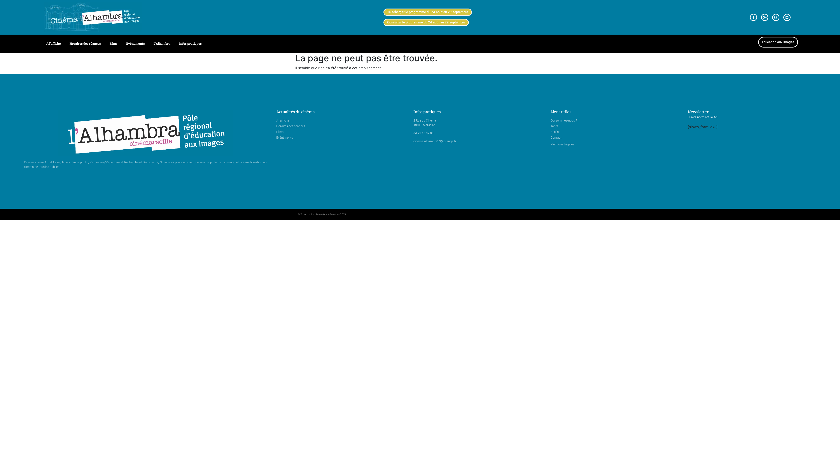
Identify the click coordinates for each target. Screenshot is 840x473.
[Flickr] (787, 17)
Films (113, 44)
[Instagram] (775, 17)
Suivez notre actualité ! (703, 117)
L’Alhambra (162, 44)
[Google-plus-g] (764, 17)
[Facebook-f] (753, 17)
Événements (135, 44)
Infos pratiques (190, 44)
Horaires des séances (85, 44)
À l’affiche (53, 44)
